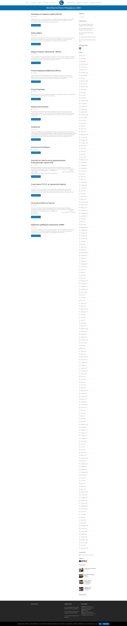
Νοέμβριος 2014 (84, 334)
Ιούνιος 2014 (83, 345)
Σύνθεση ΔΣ (35, 127)
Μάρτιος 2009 (83, 522)
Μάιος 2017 (83, 272)
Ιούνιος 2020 (83, 193)
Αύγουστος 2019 (84, 216)
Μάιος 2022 (83, 154)
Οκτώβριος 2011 (84, 435)
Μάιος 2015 (83, 320)
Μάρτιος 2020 (83, 199)
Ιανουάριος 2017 (84, 283)
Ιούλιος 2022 (83, 148)
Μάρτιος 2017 (83, 278)
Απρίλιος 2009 (83, 520)
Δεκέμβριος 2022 (84, 140)
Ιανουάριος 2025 (84, 83)
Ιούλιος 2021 (83, 173)
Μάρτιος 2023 (83, 131)
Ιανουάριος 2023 (84, 137)
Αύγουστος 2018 (84, 238)
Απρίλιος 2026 (83, 58)
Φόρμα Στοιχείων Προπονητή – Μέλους (46, 52)
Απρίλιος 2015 (83, 323)
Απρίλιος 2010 (83, 486)
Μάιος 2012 (83, 415)
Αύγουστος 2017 (84, 266)
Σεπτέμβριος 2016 (84, 289)
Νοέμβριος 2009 (84, 500)
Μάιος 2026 (83, 55)
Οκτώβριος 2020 (84, 185)
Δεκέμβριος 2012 (84, 396)
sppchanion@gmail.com (88, 612)
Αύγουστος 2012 (84, 407)
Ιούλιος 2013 (83, 376)
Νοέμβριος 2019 (84, 207)
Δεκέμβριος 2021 (84, 165)
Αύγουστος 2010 (84, 475)
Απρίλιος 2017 (83, 275)
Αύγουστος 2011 (84, 441)
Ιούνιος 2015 (83, 317)
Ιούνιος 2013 (83, 379)
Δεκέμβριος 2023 (84, 106)
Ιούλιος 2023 (83, 120)
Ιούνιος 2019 (83, 219)
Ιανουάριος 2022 (84, 162)
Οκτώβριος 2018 (84, 235)
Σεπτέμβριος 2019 (84, 213)
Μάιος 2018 (83, 244)
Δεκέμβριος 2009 (84, 497)
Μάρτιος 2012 (83, 421)
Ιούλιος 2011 (83, 444)
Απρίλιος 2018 (83, 247)
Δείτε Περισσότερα (36, 25)
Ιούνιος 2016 (83, 297)
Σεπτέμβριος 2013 (84, 370)
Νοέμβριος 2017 (84, 258)
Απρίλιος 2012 (83, 418)
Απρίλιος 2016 (83, 303)
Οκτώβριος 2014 (84, 337)
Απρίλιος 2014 (83, 351)
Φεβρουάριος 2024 (84, 100)
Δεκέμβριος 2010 (84, 463)
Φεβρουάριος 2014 (84, 356)
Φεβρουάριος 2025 (84, 81)
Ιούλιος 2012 (83, 410)
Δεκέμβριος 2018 (84, 230)
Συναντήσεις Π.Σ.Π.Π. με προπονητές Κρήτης (48, 184)
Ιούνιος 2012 (83, 413)
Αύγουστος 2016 (84, 292)
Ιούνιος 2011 (83, 446)
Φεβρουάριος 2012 (84, 424)
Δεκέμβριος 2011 (84, 430)
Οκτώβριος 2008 (84, 537)
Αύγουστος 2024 (84, 89)
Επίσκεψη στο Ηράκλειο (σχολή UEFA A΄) (46, 14)
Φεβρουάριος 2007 (84, 548)
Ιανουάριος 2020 (84, 204)
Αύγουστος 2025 (84, 75)
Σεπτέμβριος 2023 (84, 114)
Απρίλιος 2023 (83, 128)
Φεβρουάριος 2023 (84, 134)
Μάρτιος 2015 (83, 325)
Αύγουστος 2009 (84, 508)
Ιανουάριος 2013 (84, 393)
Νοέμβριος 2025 (84, 69)
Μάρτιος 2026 (83, 61)
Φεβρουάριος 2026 (84, 64)
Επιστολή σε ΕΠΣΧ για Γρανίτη (43, 203)
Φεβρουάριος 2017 (84, 280)
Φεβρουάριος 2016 (84, 309)
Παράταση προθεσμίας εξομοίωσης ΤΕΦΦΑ (47, 225)
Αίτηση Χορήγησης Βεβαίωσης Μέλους (46, 70)
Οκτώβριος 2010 (84, 469)
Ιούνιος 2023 (83, 123)
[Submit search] (94, 17)
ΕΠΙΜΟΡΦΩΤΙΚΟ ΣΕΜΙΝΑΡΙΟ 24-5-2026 (88, 37)
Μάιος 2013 (83, 382)
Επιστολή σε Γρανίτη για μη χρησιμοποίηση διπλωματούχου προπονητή (48, 161)
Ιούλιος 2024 (83, 92)
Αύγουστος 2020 (84, 188)
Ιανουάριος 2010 (84, 494)
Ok (100, 623)
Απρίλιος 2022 (83, 157)
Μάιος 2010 (83, 483)
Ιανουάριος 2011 (84, 461)
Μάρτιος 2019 (83, 224)
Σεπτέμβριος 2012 (84, 404)
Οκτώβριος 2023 (84, 112)
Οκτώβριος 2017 (84, 261)
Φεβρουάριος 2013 (84, 390)
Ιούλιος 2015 (83, 314)
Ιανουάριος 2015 (84, 331)
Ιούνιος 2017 (83, 269)
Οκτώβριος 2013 (84, 368)
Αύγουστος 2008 (84, 542)
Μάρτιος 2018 (83, 249)
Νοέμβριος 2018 (84, 233)
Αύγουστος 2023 (84, 117)
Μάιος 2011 (83, 449)
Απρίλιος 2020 (83, 196)
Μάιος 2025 (83, 78)
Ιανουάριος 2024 (84, 103)
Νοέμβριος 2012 (84, 399)
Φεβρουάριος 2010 (84, 491)
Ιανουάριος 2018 (84, 255)
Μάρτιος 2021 (83, 179)
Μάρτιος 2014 (83, 354)
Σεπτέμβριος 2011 (84, 438)
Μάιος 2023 (83, 126)
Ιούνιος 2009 (83, 514)
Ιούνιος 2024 (83, 95)
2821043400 (88, 609)
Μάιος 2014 (83, 348)
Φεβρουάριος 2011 (84, 458)
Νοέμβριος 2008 (84, 534)
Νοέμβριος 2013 (84, 365)
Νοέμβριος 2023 (84, 109)
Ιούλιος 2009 (83, 511)
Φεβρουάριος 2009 (84, 525)
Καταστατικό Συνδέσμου (40, 147)
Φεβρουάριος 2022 (84, 159)
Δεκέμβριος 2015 (84, 311)
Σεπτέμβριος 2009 (84, 506)
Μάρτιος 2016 (83, 306)
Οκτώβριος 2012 (84, 401)
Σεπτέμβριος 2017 (84, 264)
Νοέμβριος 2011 (84, 432)
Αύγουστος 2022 (84, 145)
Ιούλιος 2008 (83, 545)
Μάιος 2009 (83, 517)
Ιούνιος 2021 (83, 176)
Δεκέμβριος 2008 (84, 531)
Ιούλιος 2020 (83, 190)
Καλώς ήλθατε (36, 33)
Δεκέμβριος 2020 (84, 182)
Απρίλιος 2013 (83, 385)
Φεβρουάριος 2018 (84, 252)
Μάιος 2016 (83, 300)
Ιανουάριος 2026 (84, 67)
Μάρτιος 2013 (83, 387)
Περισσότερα (105, 623)
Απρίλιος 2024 (83, 97)
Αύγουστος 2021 (84, 171)
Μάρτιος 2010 (83, 489)
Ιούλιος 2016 (83, 294)
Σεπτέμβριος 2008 (84, 539)
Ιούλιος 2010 (83, 477)
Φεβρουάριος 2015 (84, 328)
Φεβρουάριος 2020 (84, 202)
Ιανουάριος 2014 (84, 359)
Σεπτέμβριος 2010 (84, 472)
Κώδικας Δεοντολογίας (40, 107)
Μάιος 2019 (83, 221)
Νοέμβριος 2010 (84, 466)
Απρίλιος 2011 (83, 452)
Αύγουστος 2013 (84, 373)
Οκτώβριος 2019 (84, 210)
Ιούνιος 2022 (83, 151)
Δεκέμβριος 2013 (84, 362)
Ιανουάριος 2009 (84, 528)
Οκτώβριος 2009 (84, 503)
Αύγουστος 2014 (84, 342)
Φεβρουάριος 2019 (84, 227)
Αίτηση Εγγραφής (38, 89)
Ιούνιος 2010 (83, 480)
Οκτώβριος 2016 (84, 286)
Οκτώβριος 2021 (84, 168)
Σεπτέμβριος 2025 (84, 72)
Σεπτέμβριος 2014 (84, 339)
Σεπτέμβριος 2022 (84, 143)
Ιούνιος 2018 (83, 241)
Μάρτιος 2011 (83, 455)
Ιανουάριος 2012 (84, 427)
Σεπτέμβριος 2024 (84, 86)
